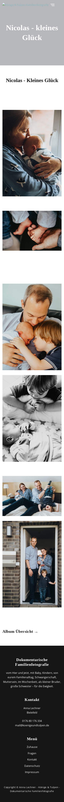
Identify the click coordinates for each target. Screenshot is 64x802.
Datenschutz (32, 766)
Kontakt (32, 759)
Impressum (32, 772)
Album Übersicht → (20, 631)
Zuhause (32, 747)
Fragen (32, 753)
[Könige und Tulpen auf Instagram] (61, 4)
